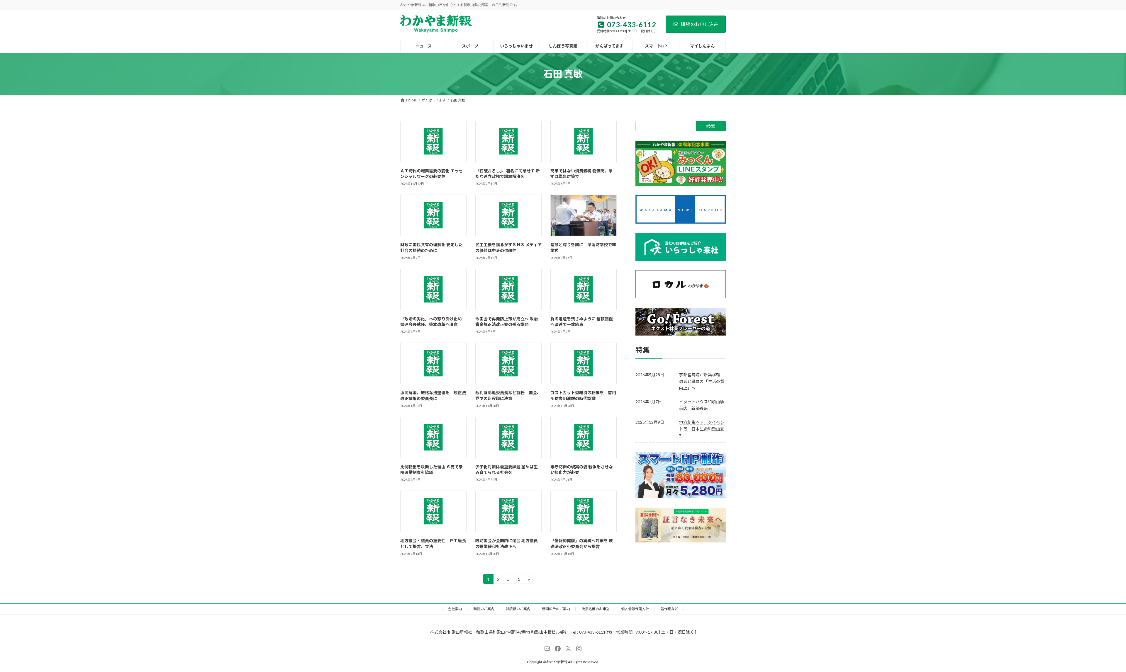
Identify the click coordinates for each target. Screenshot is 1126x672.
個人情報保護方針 (635, 609)
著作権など (669, 609)
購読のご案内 (483, 609)
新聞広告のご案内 (556, 609)
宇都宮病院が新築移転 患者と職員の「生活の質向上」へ (701, 381)
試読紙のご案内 (518, 609)
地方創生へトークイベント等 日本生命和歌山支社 (701, 429)
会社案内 (455, 609)
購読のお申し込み (699, 24)
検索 (710, 126)
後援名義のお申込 (595, 609)
